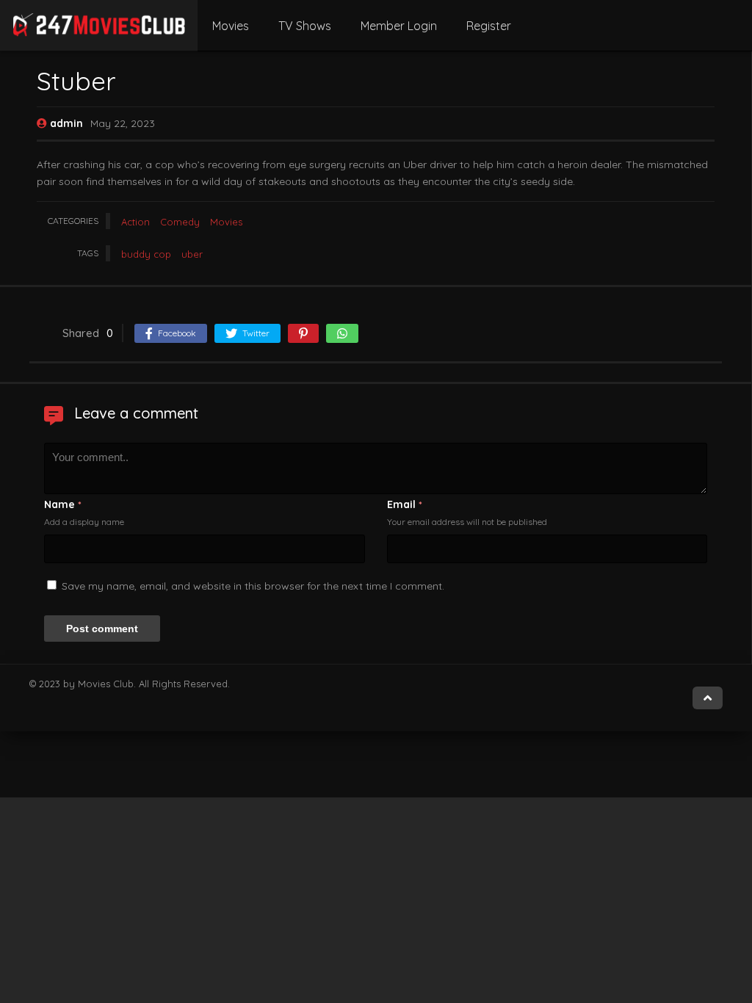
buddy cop (146, 254)
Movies (230, 25)
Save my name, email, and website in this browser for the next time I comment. (253, 586)
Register (488, 25)
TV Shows (304, 25)
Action (135, 222)
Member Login (399, 25)
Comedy (180, 222)
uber (192, 254)
